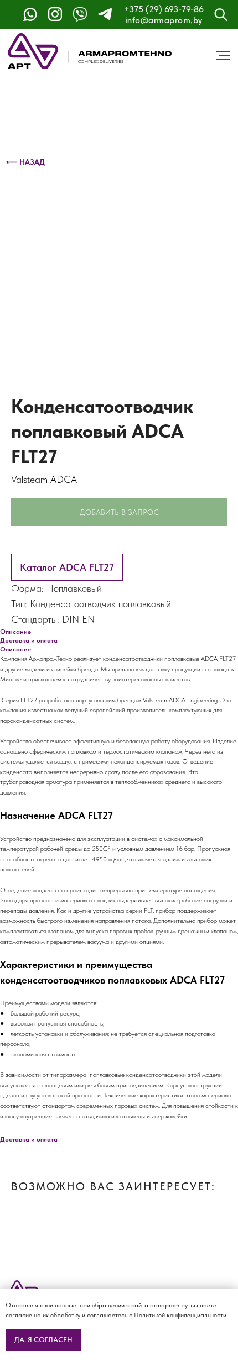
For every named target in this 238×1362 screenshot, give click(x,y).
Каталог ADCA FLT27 (67, 567)
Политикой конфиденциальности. (181, 1315)
